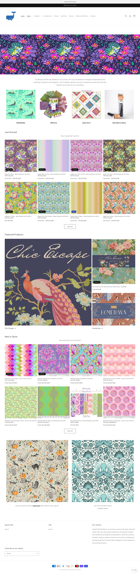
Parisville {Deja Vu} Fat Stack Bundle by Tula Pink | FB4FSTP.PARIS (84, 421)
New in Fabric (70, 63)
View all (70, 226)
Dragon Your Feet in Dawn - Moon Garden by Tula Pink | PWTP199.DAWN (53, 217)
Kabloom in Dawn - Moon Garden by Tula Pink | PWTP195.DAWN (18, 217)
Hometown (96, 328)
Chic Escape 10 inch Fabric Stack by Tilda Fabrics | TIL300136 (109, 287)
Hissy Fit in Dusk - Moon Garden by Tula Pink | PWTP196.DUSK (17, 175)
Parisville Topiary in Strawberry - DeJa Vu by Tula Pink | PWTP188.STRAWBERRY (118, 421)
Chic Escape (9, 328)
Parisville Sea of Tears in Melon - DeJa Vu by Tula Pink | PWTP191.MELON (118, 379)
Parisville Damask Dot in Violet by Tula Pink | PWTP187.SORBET (50, 379)
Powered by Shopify (76, 569)
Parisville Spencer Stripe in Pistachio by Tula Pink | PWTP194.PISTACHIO (52, 421)
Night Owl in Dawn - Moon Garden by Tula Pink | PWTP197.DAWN (116, 217)
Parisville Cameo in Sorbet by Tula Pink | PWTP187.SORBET (81, 379)
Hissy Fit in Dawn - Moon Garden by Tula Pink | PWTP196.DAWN (116, 175)
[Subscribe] (37, 553)
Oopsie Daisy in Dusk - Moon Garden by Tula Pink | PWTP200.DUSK (52, 175)
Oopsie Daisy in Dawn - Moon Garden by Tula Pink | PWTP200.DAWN (84, 217)
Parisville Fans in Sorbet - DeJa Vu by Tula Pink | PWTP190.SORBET (18, 379)
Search (7, 529)
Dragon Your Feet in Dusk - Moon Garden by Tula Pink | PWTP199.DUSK (85, 175)
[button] (29, 16)
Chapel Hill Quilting (67, 569)
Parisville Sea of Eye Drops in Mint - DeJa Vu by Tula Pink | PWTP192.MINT (21, 421)
